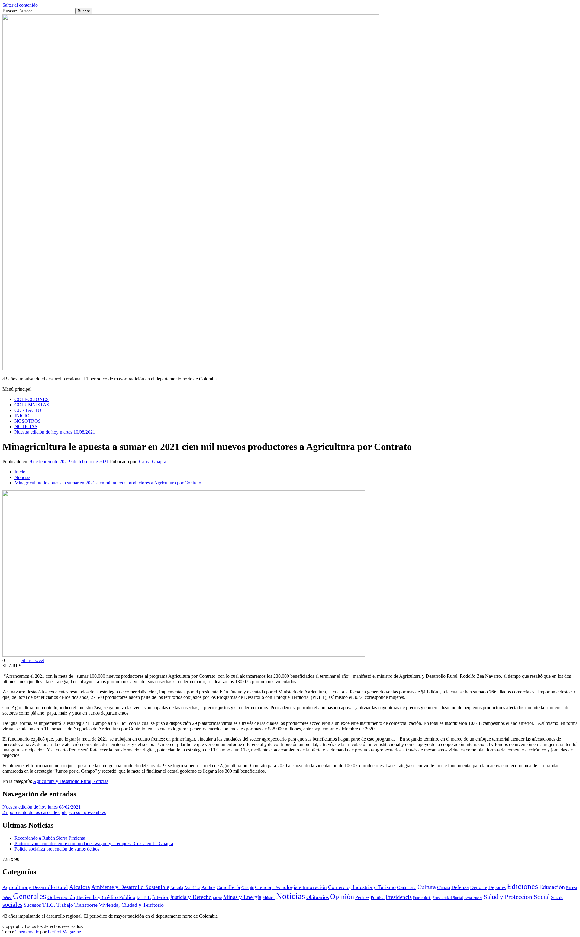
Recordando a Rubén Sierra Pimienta (49, 838)
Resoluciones (473, 898)
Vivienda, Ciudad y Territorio (131, 905)
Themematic (27, 931)
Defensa (460, 887)
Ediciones (522, 886)
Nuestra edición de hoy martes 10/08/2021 (54, 432)
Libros (217, 898)
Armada (176, 888)
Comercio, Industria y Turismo (362, 887)
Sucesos (32, 905)
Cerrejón (247, 888)
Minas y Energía (242, 897)
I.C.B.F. (144, 897)
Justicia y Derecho (191, 897)
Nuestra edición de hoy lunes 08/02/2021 (41, 806)
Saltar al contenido (20, 5)
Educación (552, 887)
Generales (29, 896)
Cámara (443, 887)
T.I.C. (48, 905)
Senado (557, 897)
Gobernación (61, 897)
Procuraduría (422, 898)
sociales (12, 904)
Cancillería (228, 887)
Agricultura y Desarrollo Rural (62, 781)
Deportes (497, 887)
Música (269, 898)
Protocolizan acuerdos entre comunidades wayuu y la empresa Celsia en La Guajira (93, 843)
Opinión (342, 896)
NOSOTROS (27, 421)
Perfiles (362, 897)
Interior (160, 897)
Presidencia (399, 897)
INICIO (22, 415)
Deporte (478, 887)
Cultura (426, 887)
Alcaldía (79, 887)
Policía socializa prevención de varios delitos (56, 848)
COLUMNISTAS (31, 404)
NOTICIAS (25, 426)
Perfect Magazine (65, 931)
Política (378, 897)
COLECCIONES (31, 399)
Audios (208, 887)
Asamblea (192, 888)
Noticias (100, 781)
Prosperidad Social (448, 898)
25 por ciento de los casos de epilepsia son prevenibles (54, 812)
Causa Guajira (152, 461)
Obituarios (317, 897)
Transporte (86, 905)
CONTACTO (27, 410)
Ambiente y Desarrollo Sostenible (130, 887)
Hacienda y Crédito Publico (105, 897)
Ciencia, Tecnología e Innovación (291, 887)
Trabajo (64, 905)
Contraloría (406, 887)
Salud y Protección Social (517, 896)
